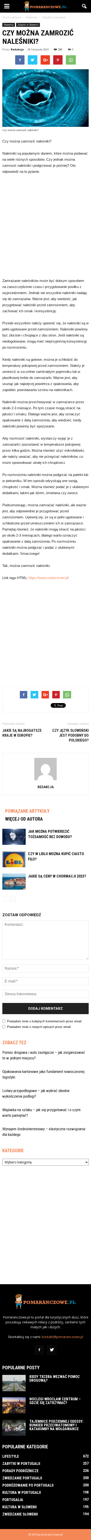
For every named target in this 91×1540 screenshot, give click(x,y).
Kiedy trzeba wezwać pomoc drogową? (54, 1378)
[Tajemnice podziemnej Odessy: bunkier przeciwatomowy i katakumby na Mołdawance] (14, 1428)
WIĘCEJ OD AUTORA (24, 819)
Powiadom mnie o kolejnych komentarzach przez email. (44, 1021)
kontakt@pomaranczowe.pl (62, 1337)
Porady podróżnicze (20, 1471)
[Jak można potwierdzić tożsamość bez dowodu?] (14, 837)
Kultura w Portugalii (21, 1492)
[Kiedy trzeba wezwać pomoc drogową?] (14, 1383)
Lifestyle (10, 1456)
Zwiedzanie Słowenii (20, 1514)
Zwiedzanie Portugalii (22, 1478)
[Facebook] (39, 1350)
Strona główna (11, 17)
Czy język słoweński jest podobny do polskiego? (70, 735)
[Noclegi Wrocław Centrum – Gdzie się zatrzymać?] (14, 1405)
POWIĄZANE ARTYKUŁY (27, 811)
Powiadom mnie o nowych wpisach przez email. (39, 1027)
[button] (84, 6)
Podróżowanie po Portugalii (27, 1485)
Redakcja (17, 49)
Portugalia (12, 1500)
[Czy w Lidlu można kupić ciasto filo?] (14, 859)
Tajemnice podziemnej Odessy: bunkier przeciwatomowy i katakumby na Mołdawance (56, 1425)
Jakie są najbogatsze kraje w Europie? (22, 733)
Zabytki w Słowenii (28, 24)
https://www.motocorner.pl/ (48, 578)
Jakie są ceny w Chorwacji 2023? (57, 876)
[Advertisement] (45, 226)
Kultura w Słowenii (19, 1507)
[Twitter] (51, 1350)
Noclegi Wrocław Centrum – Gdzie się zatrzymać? (55, 1401)
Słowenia (9, 24)
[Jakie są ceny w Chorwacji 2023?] (14, 882)
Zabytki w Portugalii (21, 1463)
